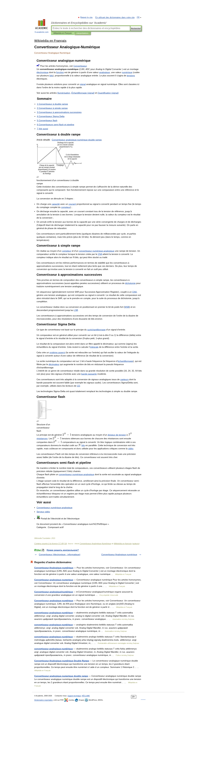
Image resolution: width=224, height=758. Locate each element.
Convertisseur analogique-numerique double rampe (61, 676)
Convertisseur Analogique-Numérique (95, 544)
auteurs (136, 544)
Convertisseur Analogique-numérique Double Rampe (61, 661)
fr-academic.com (41, 32)
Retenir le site (86, 17)
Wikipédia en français (123, 544)
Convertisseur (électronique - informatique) (59, 554)
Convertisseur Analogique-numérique (119, 554)
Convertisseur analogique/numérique (53, 592)
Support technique (74, 696)
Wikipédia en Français (62, 33)
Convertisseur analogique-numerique (53, 580)
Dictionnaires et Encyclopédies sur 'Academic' (79, 22)
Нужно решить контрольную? (63, 550)
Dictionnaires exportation (43, 700)
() (82, 93)
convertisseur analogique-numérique (53, 612)
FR (138, 17)
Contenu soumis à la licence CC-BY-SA (50, 544)
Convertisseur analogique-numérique (53, 600)
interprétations (82, 33)
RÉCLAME (86, 696)
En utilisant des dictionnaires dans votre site (115, 17)
